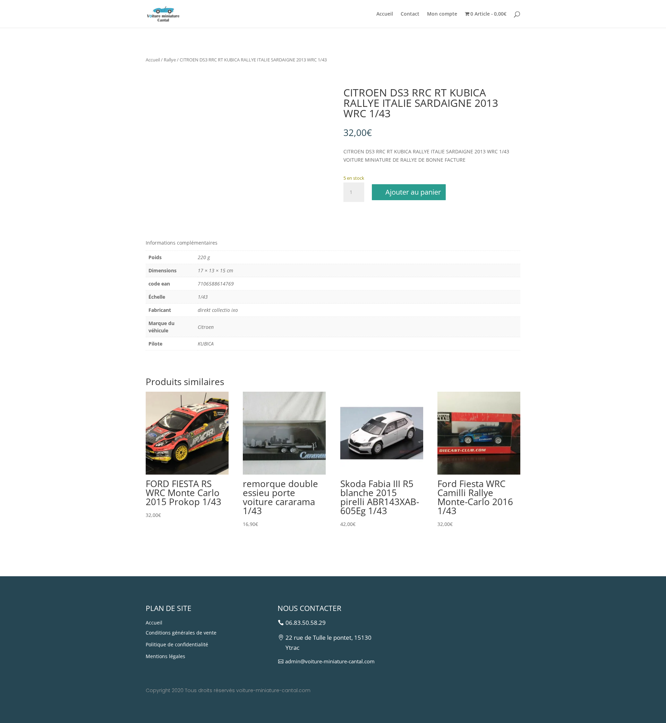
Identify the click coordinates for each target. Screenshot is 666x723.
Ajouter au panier (413, 192)
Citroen (206, 327)
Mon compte (442, 14)
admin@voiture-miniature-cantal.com (330, 661)
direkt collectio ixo (218, 310)
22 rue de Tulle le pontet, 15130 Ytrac (328, 642)
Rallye (170, 60)
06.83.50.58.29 (305, 623)
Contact (410, 14)
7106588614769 (216, 283)
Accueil (384, 14)
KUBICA (206, 343)
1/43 (203, 297)
